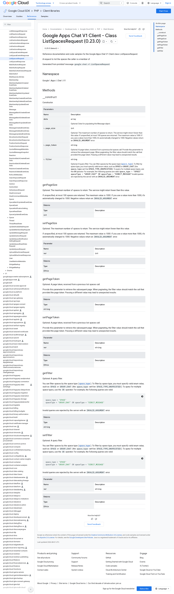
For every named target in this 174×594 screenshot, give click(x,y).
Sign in (168, 3)
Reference (31, 16)
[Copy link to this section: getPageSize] (59, 185)
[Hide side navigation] (30, 589)
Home (45, 29)
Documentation (56, 29)
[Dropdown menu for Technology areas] (54, 3)
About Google (42, 583)
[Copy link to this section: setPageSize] (59, 223)
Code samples (111, 566)
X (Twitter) (144, 566)
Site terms (63, 583)
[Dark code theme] (142, 396)
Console (133, 3)
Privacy (54, 583)
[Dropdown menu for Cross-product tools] (81, 3)
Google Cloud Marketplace (47, 566)
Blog (141, 558)
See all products (43, 558)
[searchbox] (17, 24)
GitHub (108, 558)
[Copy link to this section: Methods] (58, 90)
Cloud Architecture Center (116, 570)
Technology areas (43, 3)
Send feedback (135, 36)
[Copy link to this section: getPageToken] (62, 279)
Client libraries (51, 10)
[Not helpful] (143, 29)
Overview (7, 16)
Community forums (79, 558)
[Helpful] (140, 29)
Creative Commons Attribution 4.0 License (106, 535)
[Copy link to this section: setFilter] (54, 435)
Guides (19, 16)
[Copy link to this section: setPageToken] (61, 317)
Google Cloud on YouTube (150, 570)
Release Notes (77, 566)
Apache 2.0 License (47, 537)
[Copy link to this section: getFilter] (55, 373)
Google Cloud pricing (45, 562)
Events (142, 562)
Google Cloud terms (78, 583)
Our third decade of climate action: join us (104, 583)
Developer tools (71, 29)
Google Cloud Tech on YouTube (152, 574)
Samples (44, 16)
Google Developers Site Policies (81, 537)
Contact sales (42, 570)
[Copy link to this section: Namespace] (61, 74)
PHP (36, 10)
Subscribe (144, 589)
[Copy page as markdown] (111, 41)
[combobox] (111, 3)
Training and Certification (116, 574)
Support (74, 562)
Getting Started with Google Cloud (119, 562)
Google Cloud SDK (19, 10)
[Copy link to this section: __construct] (59, 97)
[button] (16, 217)
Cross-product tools (68, 3)
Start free (163, 11)
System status (77, 570)
